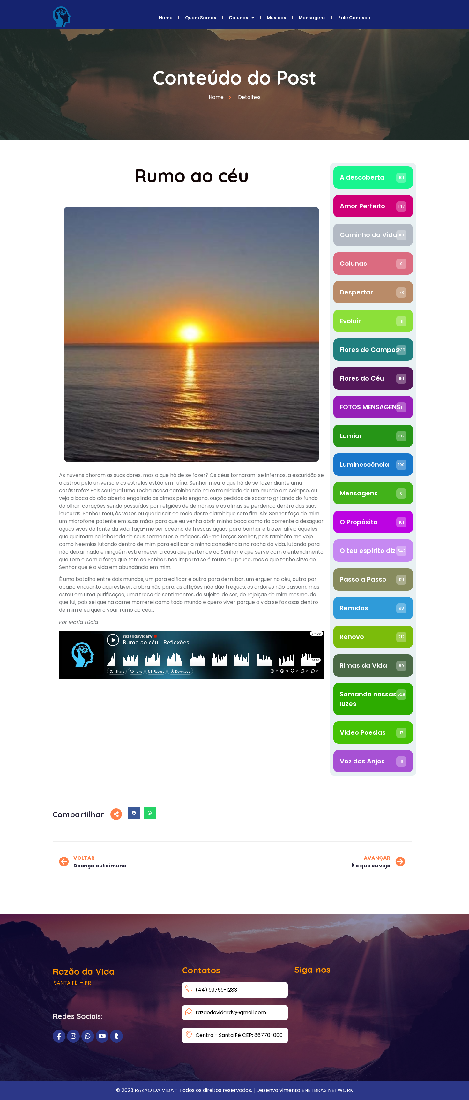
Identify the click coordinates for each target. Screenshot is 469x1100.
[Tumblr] (116, 1036)
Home (166, 17)
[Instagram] (73, 1036)
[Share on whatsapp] (150, 813)
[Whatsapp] (87, 1036)
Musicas (276, 17)
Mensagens (312, 17)
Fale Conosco (354, 17)
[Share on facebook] (134, 813)
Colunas (238, 17)
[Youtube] (102, 1036)
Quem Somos (200, 17)
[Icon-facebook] (59, 1036)
